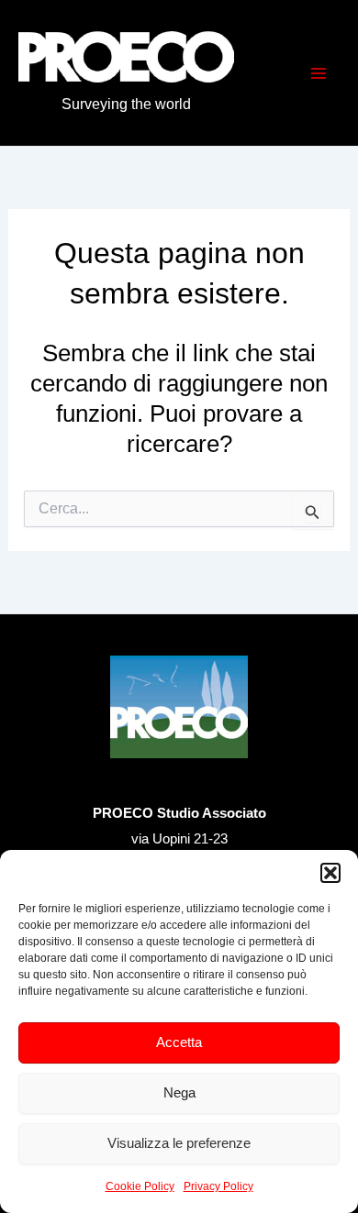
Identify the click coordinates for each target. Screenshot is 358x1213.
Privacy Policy (218, 1186)
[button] (330, 873)
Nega (179, 1092)
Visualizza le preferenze (179, 1143)
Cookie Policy (140, 1186)
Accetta (179, 1042)
